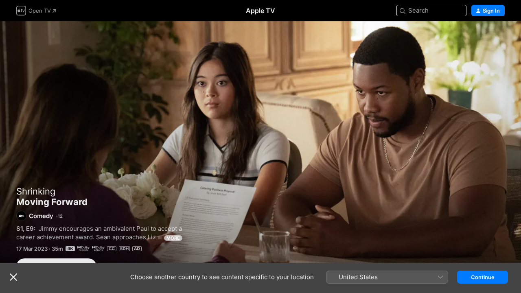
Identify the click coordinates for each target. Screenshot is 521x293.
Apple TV (260, 11)
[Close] (13, 277)
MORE (173, 238)
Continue (483, 277)
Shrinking (35, 191)
